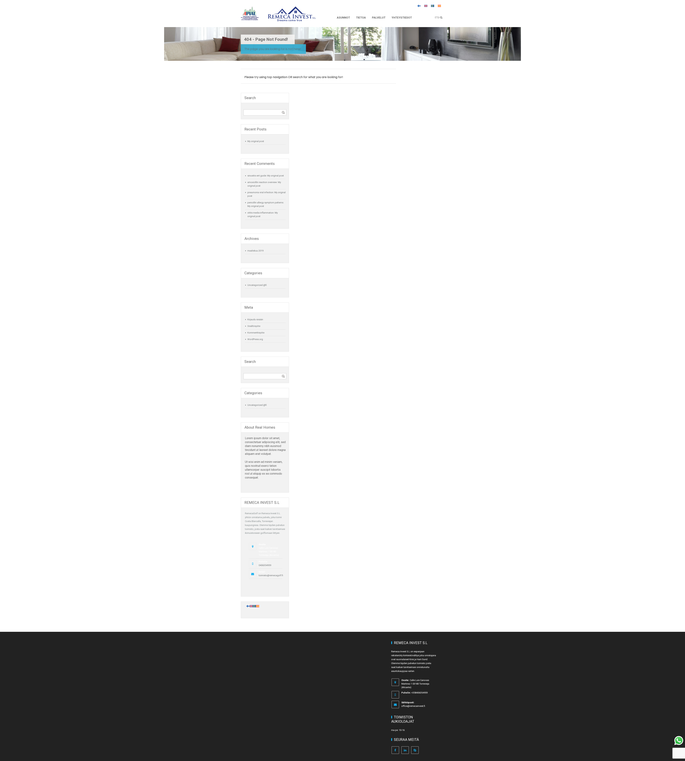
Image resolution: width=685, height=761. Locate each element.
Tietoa (361, 17)
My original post (255, 141)
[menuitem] (419, 5)
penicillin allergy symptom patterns (265, 202)
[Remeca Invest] (292, 19)
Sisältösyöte (253, 326)
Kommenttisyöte (255, 332)
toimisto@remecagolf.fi (271, 575)
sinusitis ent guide (256, 175)
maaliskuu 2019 (255, 250)
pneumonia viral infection (260, 192)
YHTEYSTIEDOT (402, 17)
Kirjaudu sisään (255, 319)
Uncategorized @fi (257, 285)
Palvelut (378, 17)
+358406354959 (419, 692)
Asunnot (343, 17)
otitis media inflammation (260, 212)
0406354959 (265, 565)
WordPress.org (255, 339)
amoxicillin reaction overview (262, 182)
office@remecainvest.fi (413, 706)
